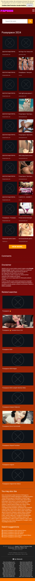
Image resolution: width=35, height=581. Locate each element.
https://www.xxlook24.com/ (9, 576)
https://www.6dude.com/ (9, 565)
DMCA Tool (24, 548)
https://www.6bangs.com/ (9, 564)
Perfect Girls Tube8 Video (23, 499)
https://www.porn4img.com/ (26, 575)
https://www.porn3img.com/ (26, 574)
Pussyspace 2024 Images (9, 368)
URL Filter (17, 548)
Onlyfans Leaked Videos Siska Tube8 (16, 513)
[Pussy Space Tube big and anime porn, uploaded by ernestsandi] (26, 111)
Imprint (17, 546)
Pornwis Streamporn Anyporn (14, 506)
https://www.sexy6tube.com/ (26, 563)
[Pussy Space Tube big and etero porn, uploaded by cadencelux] (26, 173)
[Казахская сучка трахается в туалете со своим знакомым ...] (9, 236)
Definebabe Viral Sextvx (8, 501)
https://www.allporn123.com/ (26, 569)
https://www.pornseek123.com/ (26, 565)
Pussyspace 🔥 (6, 311)
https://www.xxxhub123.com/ (9, 573)
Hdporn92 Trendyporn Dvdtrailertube (20, 515)
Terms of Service (24, 546)
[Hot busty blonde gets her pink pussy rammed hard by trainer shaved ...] (26, 236)
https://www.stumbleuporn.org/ (26, 576)
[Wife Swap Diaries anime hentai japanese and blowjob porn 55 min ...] (26, 152)
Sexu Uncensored (7, 495)
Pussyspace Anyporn (8, 464)
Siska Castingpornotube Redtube (14, 506)
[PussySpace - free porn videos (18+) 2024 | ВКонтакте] (26, 69)
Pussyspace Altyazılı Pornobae (11, 445)
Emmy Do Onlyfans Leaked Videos (15, 512)
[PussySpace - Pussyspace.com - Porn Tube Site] (9, 215)
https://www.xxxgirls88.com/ (26, 562)
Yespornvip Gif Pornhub (8, 496)
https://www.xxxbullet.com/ (9, 571)
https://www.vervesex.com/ (9, 570)
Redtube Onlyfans (17, 517)
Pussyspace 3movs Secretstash (11, 426)
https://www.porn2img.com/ (26, 573)
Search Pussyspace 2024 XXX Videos (13, 532)
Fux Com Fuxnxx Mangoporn (14, 520)
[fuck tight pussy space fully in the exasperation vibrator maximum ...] (26, 90)
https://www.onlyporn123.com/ (26, 570)
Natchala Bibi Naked (23, 514)
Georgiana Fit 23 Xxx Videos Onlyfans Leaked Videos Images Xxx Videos (15, 503)
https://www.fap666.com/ (9, 567)
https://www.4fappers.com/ (9, 562)
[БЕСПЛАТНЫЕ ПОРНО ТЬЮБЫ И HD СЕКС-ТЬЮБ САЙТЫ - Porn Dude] (9, 49)
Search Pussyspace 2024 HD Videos (13, 533)
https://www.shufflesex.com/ (9, 569)
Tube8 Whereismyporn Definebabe (11, 498)
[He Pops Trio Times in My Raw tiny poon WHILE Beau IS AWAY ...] (26, 49)
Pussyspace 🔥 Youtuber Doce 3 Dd (12, 330)
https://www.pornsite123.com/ (9, 568)
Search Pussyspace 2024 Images (12, 537)
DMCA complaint (6, 286)
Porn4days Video (6, 517)
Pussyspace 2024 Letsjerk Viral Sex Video (14, 388)
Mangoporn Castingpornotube (24, 496)
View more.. (17, 247)
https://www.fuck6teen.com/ (26, 564)
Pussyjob (25, 520)
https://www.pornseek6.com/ (26, 567)
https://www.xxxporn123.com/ (9, 574)
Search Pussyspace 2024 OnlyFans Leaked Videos (17, 535)
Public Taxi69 (5, 515)
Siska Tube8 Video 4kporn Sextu (16, 509)
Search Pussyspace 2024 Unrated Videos (14, 530)
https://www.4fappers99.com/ (9, 563)
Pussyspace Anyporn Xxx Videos (11, 484)
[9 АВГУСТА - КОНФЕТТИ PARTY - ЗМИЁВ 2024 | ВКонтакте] (26, 194)
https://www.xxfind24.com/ (9, 575)
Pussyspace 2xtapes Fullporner (11, 407)
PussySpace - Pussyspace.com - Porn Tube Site (15, 218)
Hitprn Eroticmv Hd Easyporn (20, 495)
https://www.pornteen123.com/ (26, 568)
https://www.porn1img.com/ (26, 571)
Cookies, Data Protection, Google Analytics (14, 5)
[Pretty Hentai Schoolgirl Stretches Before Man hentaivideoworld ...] (26, 215)
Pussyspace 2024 (7, 349)
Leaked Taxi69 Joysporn (17, 518)
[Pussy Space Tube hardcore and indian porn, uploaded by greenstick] (26, 132)
